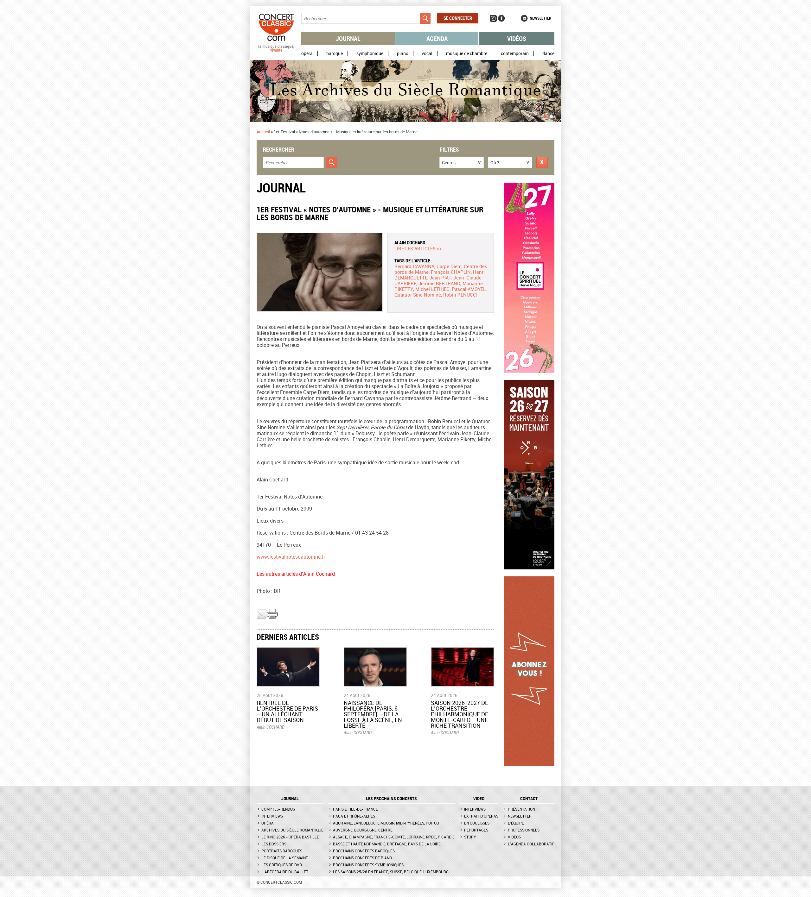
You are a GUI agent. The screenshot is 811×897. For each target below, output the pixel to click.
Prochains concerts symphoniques (368, 864)
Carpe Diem (449, 266)
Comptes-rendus (278, 809)
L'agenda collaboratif (531, 843)
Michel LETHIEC (432, 289)
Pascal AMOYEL (469, 289)
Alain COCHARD (409, 242)
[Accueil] (276, 50)
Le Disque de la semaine (284, 857)
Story (470, 836)
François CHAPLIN (451, 272)
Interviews (272, 816)
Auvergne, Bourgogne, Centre (363, 829)
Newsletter (540, 18)
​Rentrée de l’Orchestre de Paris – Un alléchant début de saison (287, 711)
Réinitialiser (542, 162)
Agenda (437, 38)
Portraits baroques (281, 850)
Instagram (493, 18)
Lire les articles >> (418, 248)
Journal (348, 38)
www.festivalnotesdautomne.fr (291, 556)
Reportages (476, 829)
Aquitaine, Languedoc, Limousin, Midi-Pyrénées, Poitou (386, 822)
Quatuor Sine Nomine (417, 295)
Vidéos (516, 38)
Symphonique (369, 53)
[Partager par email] (262, 618)
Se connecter (458, 18)
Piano (402, 53)
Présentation (521, 809)
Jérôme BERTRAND (439, 283)
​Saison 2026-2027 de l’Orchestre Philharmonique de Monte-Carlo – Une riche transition (459, 714)
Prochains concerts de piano (362, 857)
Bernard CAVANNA (414, 266)
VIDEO (478, 798)
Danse (548, 53)
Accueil (263, 132)
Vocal (427, 53)
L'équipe (516, 822)
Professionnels (524, 829)
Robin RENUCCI (460, 295)
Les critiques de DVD (281, 864)
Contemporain (515, 53)
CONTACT (529, 798)
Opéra (307, 53)
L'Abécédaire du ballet (284, 871)
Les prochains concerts (391, 798)
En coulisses (476, 822)
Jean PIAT (440, 277)
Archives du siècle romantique (292, 829)
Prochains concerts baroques (364, 850)
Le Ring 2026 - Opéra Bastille (290, 836)
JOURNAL (290, 798)
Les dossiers (273, 843)
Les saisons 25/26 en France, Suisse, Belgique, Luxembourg (391, 871)
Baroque (334, 53)
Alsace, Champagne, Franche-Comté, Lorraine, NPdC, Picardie (394, 836)
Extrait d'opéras (481, 816)
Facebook (501, 18)
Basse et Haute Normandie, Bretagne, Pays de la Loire (387, 843)
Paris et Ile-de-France (355, 809)
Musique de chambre (466, 53)
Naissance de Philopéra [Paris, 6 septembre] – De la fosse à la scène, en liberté (373, 714)
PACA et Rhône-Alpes (354, 816)
